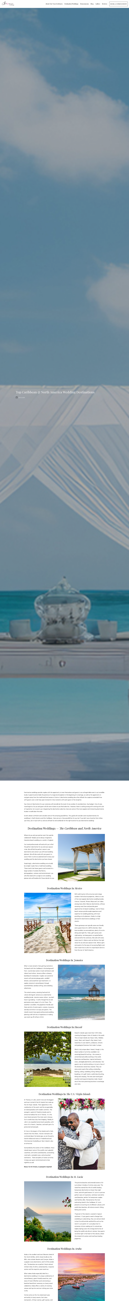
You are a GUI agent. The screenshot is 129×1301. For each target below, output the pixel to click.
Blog (92, 4)
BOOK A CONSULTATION (118, 4)
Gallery (97, 4)
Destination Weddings (71, 4)
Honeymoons (84, 4)
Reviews (104, 4)
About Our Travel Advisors (54, 4)
